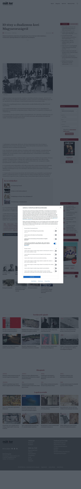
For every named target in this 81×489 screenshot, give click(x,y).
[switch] (55, 231)
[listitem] (40, 228)
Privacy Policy (47, 281)
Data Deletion (33, 281)
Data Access (40, 281)
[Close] (61, 208)
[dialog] (40, 244)
